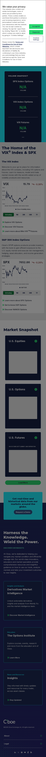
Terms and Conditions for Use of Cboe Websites (12, 44)
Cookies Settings (36, 39)
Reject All (36, 32)
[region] (23, 33)
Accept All (36, 26)
